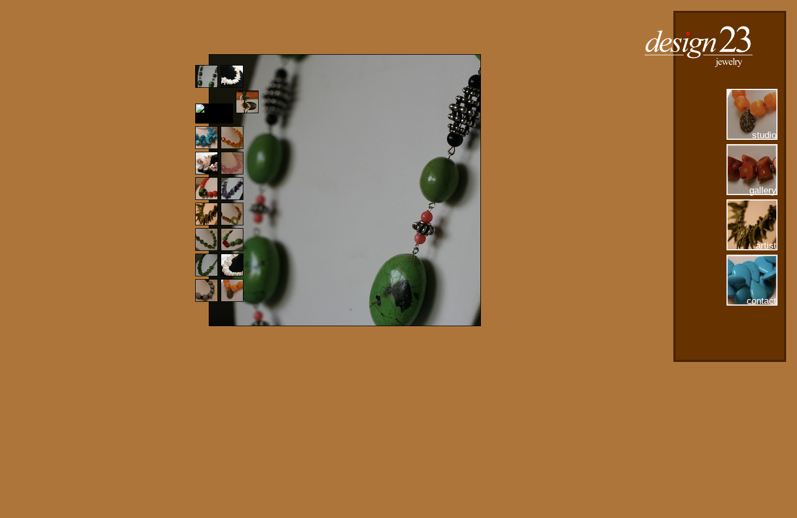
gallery (762, 190)
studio (764, 135)
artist (766, 246)
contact (761, 301)
